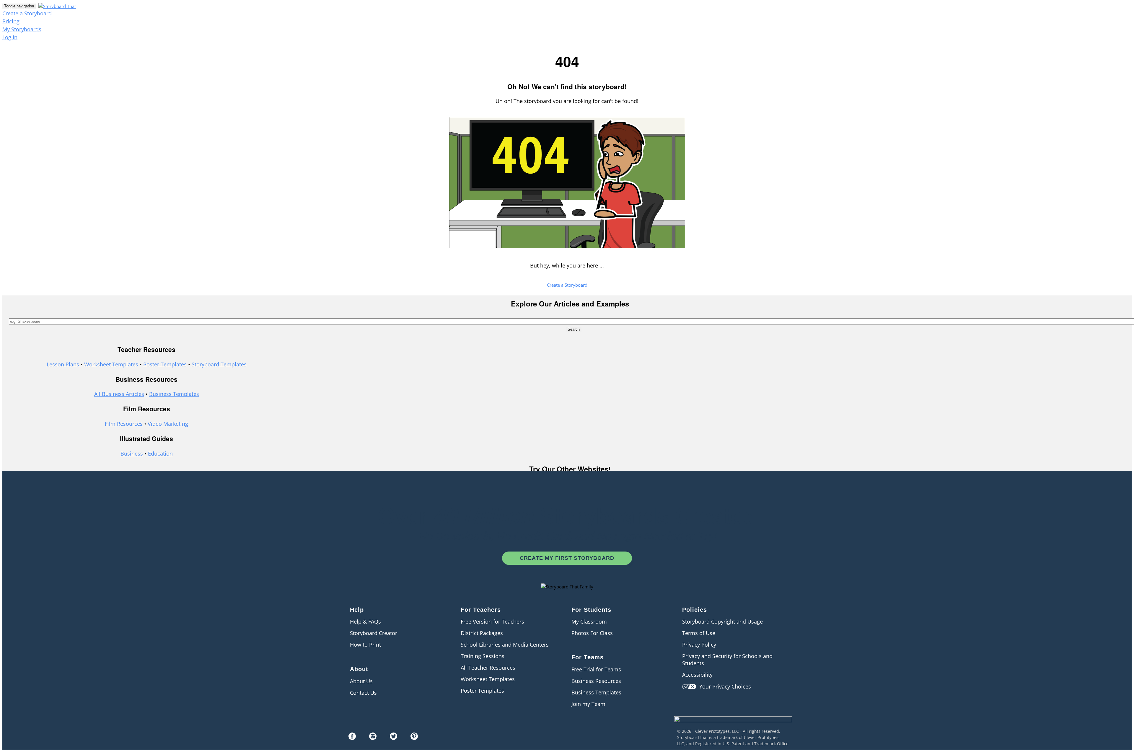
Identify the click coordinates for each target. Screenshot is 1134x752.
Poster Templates (165, 364)
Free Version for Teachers (492, 621)
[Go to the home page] (56, 6)
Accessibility (697, 674)
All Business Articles (119, 393)
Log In (9, 37)
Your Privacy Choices (723, 686)
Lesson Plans (64, 364)
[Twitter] (393, 737)
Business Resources (596, 680)
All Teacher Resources (488, 667)
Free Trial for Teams (596, 669)
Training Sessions (482, 656)
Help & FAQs (365, 621)
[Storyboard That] (733, 726)
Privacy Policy (699, 644)
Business (131, 453)
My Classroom (589, 621)
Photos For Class (592, 633)
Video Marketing (168, 423)
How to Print (365, 644)
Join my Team (588, 703)
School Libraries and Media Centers (505, 644)
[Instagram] (373, 737)
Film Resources (124, 423)
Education (160, 453)
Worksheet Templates (111, 364)
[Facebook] (352, 737)
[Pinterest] (414, 737)
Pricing (10, 21)
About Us (361, 681)
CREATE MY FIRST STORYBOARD (567, 558)
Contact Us (363, 692)
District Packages (482, 633)
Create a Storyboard (27, 13)
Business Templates (174, 393)
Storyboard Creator (373, 633)
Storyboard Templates (219, 364)
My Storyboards (21, 29)
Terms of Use (698, 633)
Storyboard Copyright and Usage (722, 621)
